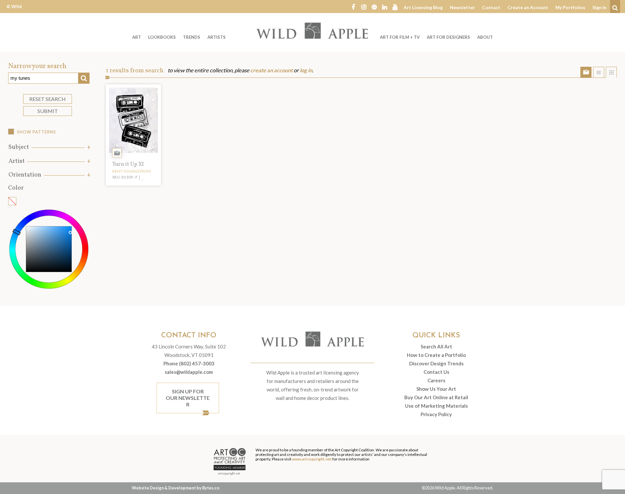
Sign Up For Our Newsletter (188, 397)
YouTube (395, 6)
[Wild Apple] (312, 30)
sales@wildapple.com (189, 372)
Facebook (353, 6)
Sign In (599, 7)
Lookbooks (162, 37)
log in (306, 70)
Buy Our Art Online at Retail (436, 397)
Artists (216, 37)
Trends (191, 37)
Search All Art (436, 346)
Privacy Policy (436, 414)
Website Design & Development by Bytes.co (175, 487)
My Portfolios (570, 7)
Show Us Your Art (436, 389)
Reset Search (47, 99)
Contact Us (436, 372)
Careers (436, 380)
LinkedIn (384, 6)
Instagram (363, 6)
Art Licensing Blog (423, 7)
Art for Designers (448, 37)
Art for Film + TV (400, 37)
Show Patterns (36, 131)
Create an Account (527, 7)
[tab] (49, 147)
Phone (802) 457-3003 (189, 363)
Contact (491, 7)
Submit (47, 111)
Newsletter (462, 7)
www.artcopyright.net (312, 459)
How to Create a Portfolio (436, 355)
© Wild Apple (14, 11)
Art (136, 37)
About (485, 37)
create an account (271, 70)
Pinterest (374, 6)
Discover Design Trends (436, 363)
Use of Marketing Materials (436, 406)
